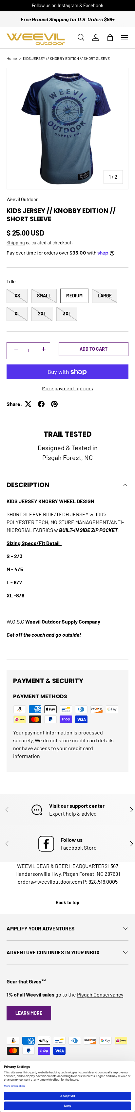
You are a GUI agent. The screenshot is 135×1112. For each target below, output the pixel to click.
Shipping (16, 242)
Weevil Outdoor (22, 199)
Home (12, 58)
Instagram (68, 5)
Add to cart (93, 349)
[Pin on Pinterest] (54, 404)
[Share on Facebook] (41, 404)
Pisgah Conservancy (100, 994)
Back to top (67, 902)
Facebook (93, 5)
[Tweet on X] (28, 404)
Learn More (28, 1013)
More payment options (67, 388)
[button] (110, 37)
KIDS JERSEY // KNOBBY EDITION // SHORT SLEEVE (66, 58)
